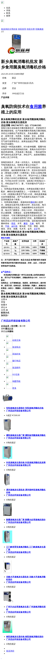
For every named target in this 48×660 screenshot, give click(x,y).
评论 (4, 307)
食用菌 (36, 106)
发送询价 (5, 29)
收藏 (4, 305)
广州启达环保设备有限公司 (15, 320)
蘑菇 (26, 223)
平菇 (7, 226)
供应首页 (22, 29)
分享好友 (13, 29)
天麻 (32, 223)
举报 (3, 302)
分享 (4, 310)
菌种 (33, 202)
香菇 (13, 223)
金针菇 (14, 226)
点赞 (4, 299)
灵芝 (36, 229)
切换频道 (39, 29)
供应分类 (31, 29)
